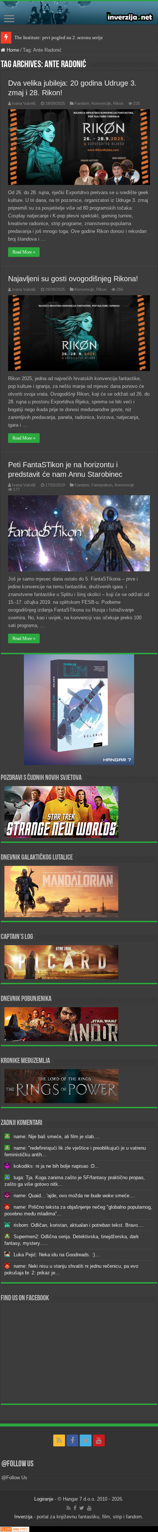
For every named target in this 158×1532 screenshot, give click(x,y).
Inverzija (23, 1516)
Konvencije (101, 103)
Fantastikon (101, 485)
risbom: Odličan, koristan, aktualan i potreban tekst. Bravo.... (79, 1225)
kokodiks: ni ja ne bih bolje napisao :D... (56, 1166)
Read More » (23, 252)
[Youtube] (99, 1440)
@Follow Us (17, 1464)
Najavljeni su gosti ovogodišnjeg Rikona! (73, 279)
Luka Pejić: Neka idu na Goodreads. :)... (56, 1254)
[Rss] (59, 1440)
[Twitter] (85, 1440)
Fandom (82, 103)
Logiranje (43, 1499)
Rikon (118, 103)
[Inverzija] (79, 12)
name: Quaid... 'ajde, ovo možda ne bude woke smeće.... (74, 1195)
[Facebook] (72, 1440)
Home (12, 50)
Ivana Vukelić (24, 103)
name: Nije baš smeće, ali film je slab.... (57, 1136)
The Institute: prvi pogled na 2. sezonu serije (58, 37)
